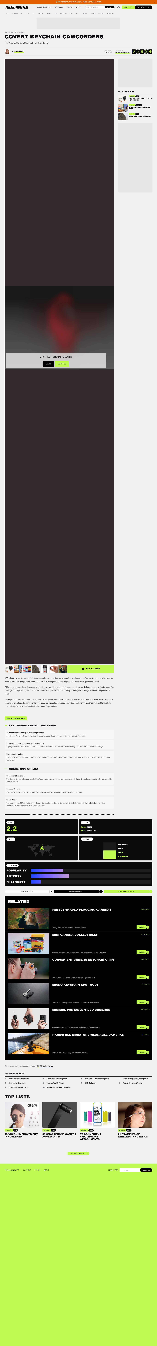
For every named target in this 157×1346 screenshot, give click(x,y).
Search (109, 7)
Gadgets (21, 32)
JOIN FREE (62, 364)
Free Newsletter (143, 7)
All (7, 13)
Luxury (84, 13)
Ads (56, 13)
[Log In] (118, 7)
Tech (27, 13)
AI (21, 13)
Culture (41, 13)
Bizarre (101, 13)
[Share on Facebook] (142, 51)
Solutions (59, 7)
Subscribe (146, 1170)
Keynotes (110, 13)
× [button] (154, 2)
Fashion (93, 13)
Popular (15, 13)
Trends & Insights (43, 7)
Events (69, 7)
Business (63, 13)
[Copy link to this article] (134, 51)
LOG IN (48, 364)
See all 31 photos (16, 718)
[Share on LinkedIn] (138, 51)
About (78, 7)
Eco (71, 13)
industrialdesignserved (122, 52)
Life (33, 13)
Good (77, 13)
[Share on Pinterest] (150, 51)
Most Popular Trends (45, 1066)
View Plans (128, 7)
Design (49, 13)
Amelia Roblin (19, 51)
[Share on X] (146, 51)
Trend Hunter (9, 32)
